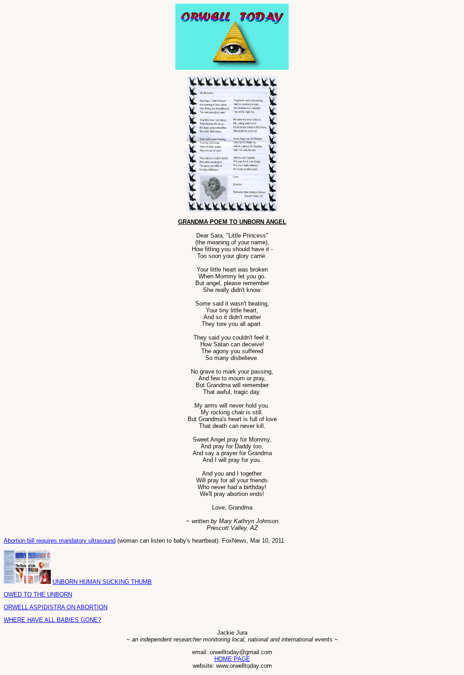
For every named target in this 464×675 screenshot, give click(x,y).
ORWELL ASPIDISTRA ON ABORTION (55, 607)
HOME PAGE (232, 659)
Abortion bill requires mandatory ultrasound (60, 540)
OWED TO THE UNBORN (38, 594)
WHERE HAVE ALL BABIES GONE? (52, 620)
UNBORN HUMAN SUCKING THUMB (102, 581)
